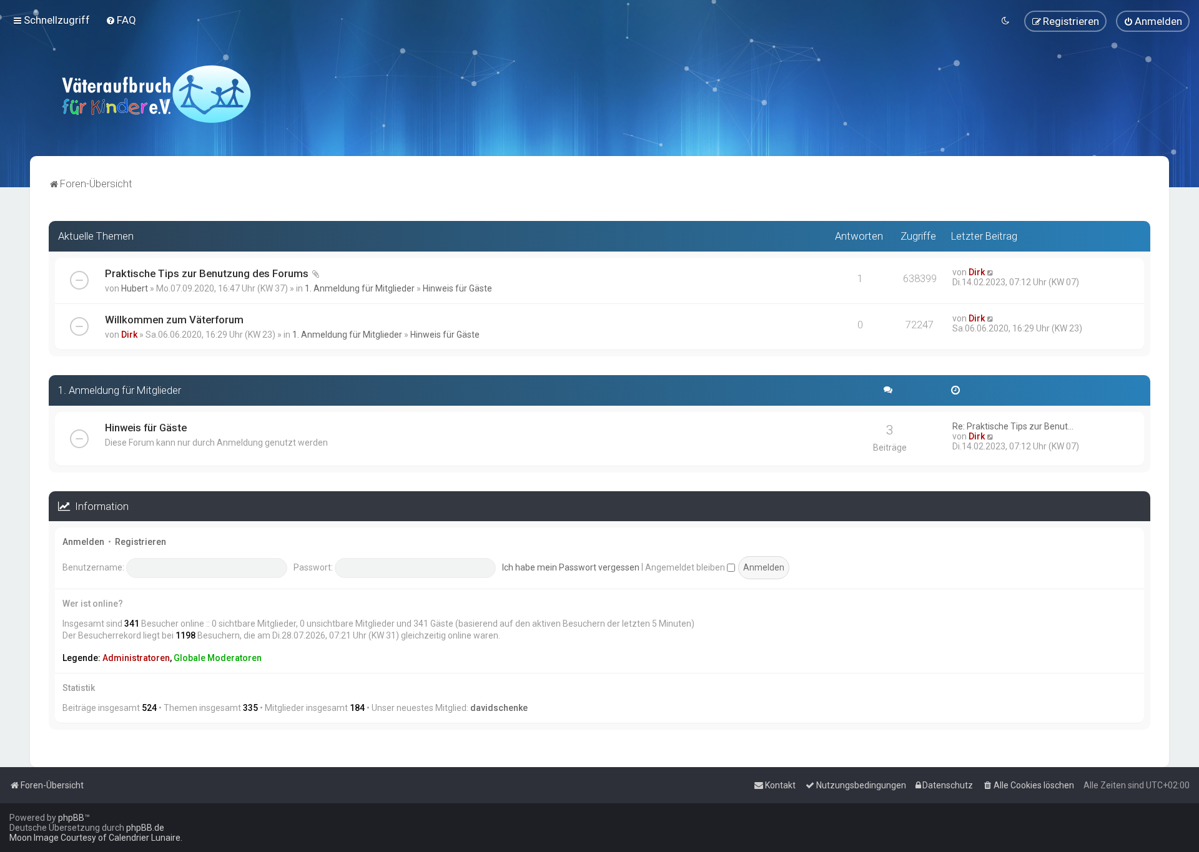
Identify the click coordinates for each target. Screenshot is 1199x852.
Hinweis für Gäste (457, 288)
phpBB (71, 818)
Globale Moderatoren (218, 658)
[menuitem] (120, 20)
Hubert (134, 288)
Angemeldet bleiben (686, 567)
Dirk (977, 272)
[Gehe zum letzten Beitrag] (991, 272)
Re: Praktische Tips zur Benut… (1012, 426)
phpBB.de (145, 828)
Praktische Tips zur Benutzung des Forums (206, 273)
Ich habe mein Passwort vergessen (570, 567)
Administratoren (136, 658)
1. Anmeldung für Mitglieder (360, 288)
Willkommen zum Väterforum (174, 319)
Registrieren (140, 542)
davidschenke (499, 708)
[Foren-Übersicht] (156, 93)
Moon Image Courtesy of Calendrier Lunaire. (95, 838)
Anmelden (83, 542)
